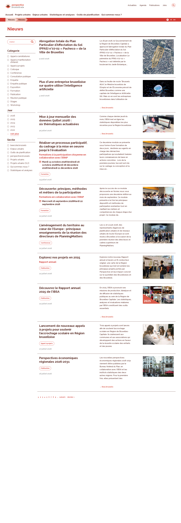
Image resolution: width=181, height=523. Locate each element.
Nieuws (11, 20)
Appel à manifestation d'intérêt (20, 61)
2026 (12, 116)
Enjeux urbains (40, 14)
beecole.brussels (18, 145)
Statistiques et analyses (62, 14)
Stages (13, 101)
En (174, 20)
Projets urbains (23, 14)
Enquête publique (18, 83)
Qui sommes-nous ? (111, 14)
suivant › (62, 397)
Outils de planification (88, 14)
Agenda (143, 5)
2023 (12, 126)
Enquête (14, 80)
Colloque (14, 69)
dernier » (71, 397)
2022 (12, 130)
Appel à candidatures (20, 56)
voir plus (14, 134)
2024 (12, 123)
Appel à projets (17, 66)
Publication (15, 94)
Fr (167, 20)
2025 (12, 119)
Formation (15, 91)
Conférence (16, 73)
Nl (171, 20)
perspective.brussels (20, 156)
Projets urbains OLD (19, 163)
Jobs (165, 5)
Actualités (132, 5)
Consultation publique (20, 76)
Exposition (15, 87)
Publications (154, 5)
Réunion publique (18, 98)
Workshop (15, 105)
